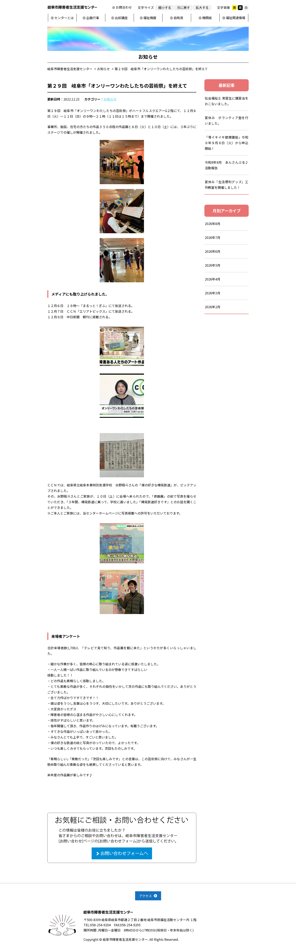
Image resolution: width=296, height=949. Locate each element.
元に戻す (183, 7)
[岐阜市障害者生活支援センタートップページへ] (72, 8)
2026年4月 (212, 279)
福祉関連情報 (235, 17)
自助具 (178, 17)
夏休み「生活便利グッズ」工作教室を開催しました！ (226, 184)
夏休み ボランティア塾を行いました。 (226, 120)
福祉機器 (149, 17)
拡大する (202, 7)
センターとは (64, 17)
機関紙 (207, 17)
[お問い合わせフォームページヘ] (121, 815)
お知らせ (110, 99)
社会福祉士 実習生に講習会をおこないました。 (226, 101)
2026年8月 (212, 223)
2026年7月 (212, 237)
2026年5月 (212, 265)
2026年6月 (212, 251)
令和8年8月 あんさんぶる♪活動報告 (226, 165)
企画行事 (92, 17)
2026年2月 (212, 306)
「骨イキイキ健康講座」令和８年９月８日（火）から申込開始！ (226, 143)
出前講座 (121, 17)
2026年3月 (212, 293)
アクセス (145, 895)
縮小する (164, 7)
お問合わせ (124, 7)
